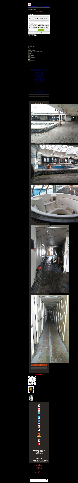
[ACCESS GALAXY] (31, 397)
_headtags (29, 49)
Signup (33, 14)
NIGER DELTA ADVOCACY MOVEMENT (34, 393)
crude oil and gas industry (32, 57)
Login (30, 14)
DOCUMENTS (30, 44)
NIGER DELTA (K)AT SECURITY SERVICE (34, 385)
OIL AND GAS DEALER (31, 46)
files (29, 59)
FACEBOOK (39, 419)
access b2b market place (31, 50)
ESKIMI (39, 424)
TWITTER (39, 415)
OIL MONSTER (39, 436)
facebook (29, 58)
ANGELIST (39, 432)
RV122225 (30, 2)
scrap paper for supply (31, 66)
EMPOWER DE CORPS (39, 431)
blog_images (30, 52)
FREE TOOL (34, 34)
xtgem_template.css (31, 68)
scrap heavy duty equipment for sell (33, 65)
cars (29, 54)
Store (29, 47)
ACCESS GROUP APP (39, 407)
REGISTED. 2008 (30, 1)
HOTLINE (30, 34)
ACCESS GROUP (39, 442)
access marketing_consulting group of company (35, 51)
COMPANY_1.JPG (31, 42)
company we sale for (31, 55)
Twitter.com (30, 48)
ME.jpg (29, 45)
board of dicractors (31, 53)
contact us (29, 56)
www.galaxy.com (30, 67)
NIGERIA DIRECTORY (39, 428)
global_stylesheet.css (31, 60)
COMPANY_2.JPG (31, 43)
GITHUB (39, 438)
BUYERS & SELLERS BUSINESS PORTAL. (37, 24)
